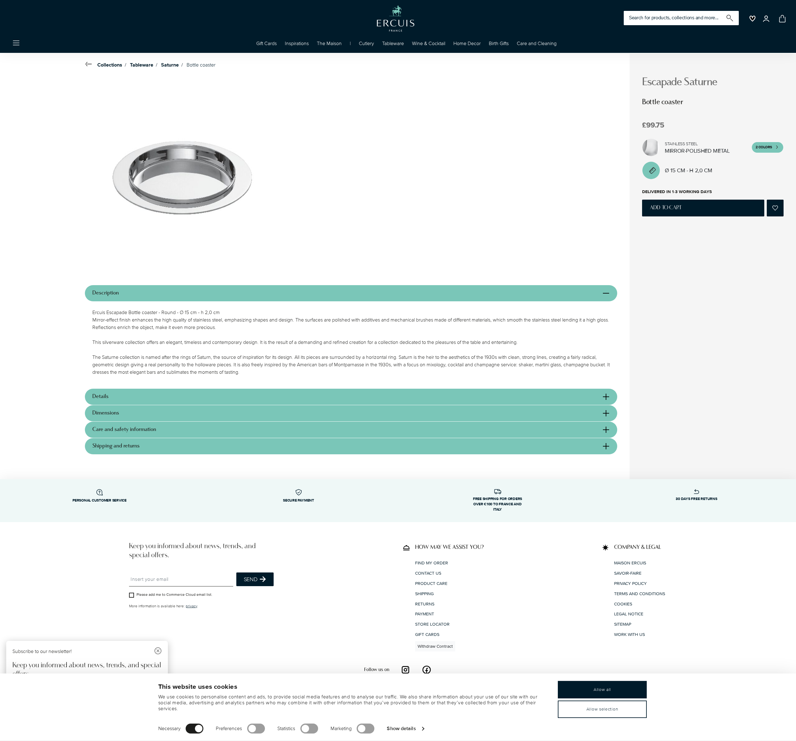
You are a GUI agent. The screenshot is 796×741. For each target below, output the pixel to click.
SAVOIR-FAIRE (627, 573)
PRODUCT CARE (431, 583)
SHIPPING (424, 593)
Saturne (170, 65)
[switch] (256, 729)
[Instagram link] (405, 670)
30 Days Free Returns (696, 499)
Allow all (602, 689)
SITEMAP (622, 624)
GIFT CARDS (427, 634)
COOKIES (623, 604)
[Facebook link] (427, 670)
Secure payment (298, 500)
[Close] (158, 651)
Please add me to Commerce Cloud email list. (174, 594)
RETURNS (424, 604)
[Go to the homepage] (395, 19)
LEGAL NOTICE (628, 614)
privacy (191, 606)
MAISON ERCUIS (630, 563)
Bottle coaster (201, 65)
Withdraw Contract (435, 646)
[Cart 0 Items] (781, 18)
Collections (109, 65)
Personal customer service (99, 500)
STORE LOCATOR (432, 624)
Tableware (141, 65)
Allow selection (602, 709)
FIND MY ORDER (431, 563)
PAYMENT (424, 614)
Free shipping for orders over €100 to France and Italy (497, 504)
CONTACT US (428, 573)
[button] (296, 45)
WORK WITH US (629, 634)
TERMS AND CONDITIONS (639, 593)
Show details (401, 728)
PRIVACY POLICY (630, 583)
